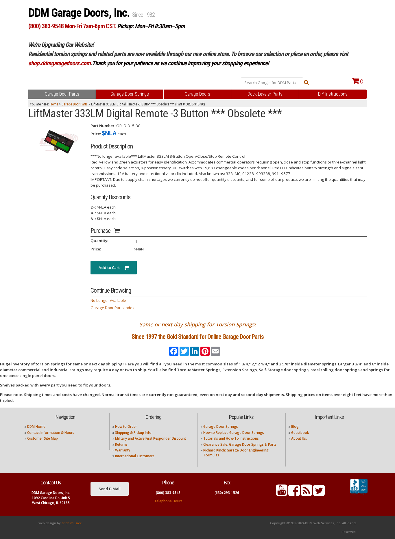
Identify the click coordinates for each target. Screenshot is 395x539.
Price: (96, 133)
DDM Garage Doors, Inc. (80, 13)
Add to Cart (111, 267)
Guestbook (300, 432)
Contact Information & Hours (50, 432)
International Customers (134, 456)
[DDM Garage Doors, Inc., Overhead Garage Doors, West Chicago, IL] (359, 494)
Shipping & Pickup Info (133, 432)
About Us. (299, 438)
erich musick (72, 523)
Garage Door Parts (75, 104)
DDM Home (36, 426)
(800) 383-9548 (168, 492)
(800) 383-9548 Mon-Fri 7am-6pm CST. (72, 26)
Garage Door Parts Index (112, 307)
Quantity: (99, 240)
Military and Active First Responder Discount (150, 438)
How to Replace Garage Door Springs (233, 432)
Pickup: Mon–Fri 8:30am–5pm (151, 26)
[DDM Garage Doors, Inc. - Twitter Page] (319, 494)
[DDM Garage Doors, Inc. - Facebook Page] (294, 494)
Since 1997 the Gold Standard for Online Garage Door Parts (198, 336)
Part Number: (103, 125)
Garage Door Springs (220, 426)
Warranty (122, 450)
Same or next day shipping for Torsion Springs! (197, 324)
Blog (295, 426)
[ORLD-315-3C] (57, 141)
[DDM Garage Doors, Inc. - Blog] (306, 494)
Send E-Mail (110, 488)
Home (54, 104)
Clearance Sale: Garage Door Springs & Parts (239, 444)
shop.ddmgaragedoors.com (59, 63)
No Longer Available (108, 300)
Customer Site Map (42, 438)
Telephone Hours (168, 501)
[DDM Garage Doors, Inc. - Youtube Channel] (281, 494)
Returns (121, 444)
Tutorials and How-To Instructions (231, 438)
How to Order (126, 426)
